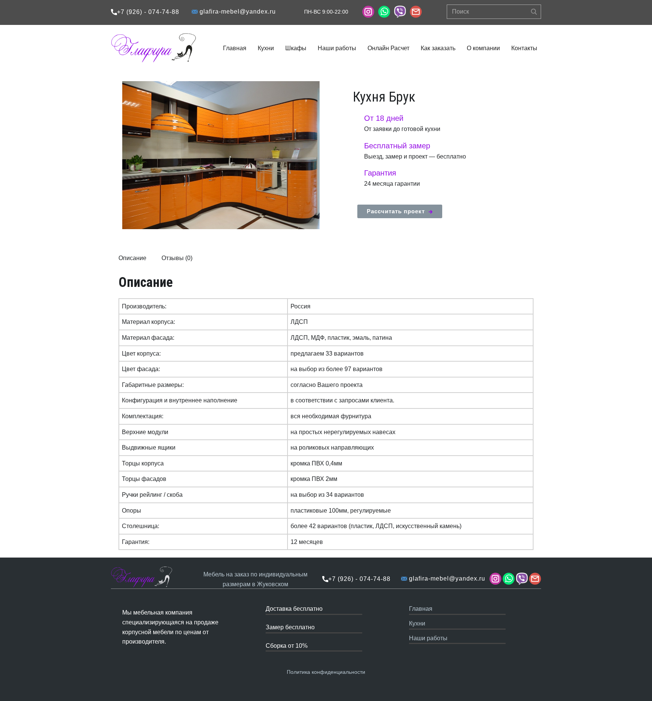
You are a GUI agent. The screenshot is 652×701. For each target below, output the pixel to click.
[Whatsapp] (384, 12)
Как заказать (438, 48)
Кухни (266, 48)
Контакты (524, 48)
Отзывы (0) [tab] (176, 258)
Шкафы (295, 48)
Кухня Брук (384, 97)
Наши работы (337, 48)
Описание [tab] (132, 258)
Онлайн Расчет (388, 48)
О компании (483, 48)
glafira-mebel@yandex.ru (237, 11)
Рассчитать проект (398, 211)
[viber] (400, 12)
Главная (234, 48)
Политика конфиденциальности (326, 672)
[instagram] (368, 12)
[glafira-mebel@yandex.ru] (416, 12)
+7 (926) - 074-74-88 (148, 12)
